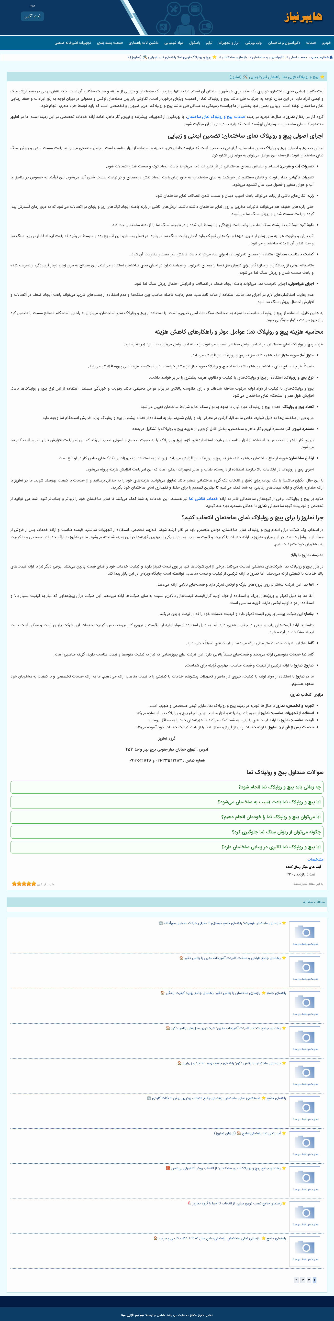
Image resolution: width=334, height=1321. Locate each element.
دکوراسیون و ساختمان (284, 43)
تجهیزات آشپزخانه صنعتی (73, 43)
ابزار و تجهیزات (228, 43)
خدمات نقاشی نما (203, 499)
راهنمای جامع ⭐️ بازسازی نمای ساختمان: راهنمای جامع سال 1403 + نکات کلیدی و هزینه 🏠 (219, 1238)
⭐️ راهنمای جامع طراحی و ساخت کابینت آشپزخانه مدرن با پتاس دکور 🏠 (232, 958)
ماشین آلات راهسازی (143, 43)
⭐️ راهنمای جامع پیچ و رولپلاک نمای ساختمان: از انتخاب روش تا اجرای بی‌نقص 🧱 (226, 1168)
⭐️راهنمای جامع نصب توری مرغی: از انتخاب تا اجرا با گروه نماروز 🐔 (236, 1203)
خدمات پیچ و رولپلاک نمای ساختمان (216, 117)
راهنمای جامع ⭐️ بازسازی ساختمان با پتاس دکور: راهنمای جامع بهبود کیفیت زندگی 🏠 (223, 993)
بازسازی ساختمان (234, 57)
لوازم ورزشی (253, 43)
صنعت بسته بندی (110, 43)
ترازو (209, 43)
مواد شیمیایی (173, 43)
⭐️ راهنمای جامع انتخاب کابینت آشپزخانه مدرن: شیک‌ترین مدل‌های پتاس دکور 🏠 (226, 1028)
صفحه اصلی (298, 57)
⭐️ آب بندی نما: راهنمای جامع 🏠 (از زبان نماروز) (250, 1133)
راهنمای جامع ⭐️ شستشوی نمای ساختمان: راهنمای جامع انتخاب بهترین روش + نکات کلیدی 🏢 (216, 1098)
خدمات (311, 43)
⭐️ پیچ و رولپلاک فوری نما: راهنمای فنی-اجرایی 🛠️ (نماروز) (173, 57)
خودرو (326, 43)
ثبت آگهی (32, 16)
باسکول (194, 43)
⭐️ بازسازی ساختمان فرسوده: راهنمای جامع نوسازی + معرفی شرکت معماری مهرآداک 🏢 (222, 923)
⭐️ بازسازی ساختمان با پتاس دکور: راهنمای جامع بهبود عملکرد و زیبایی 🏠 (231, 1063)
